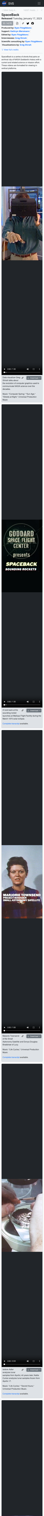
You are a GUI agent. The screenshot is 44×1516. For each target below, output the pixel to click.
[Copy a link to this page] (23, 23)
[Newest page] (42, 10)
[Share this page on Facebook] (32, 23)
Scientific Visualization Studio (11, 3)
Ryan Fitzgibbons (23, 27)
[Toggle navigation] (39, 3)
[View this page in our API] (17, 23)
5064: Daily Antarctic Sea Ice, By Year (10, 10)
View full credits (11, 49)
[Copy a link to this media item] (22, 378)
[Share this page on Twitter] (28, 23)
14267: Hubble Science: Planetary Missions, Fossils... (30, 10)
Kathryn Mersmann (20, 31)
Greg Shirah (21, 38)
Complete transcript (11, 723)
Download (34, 378)
